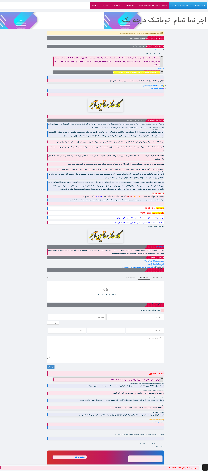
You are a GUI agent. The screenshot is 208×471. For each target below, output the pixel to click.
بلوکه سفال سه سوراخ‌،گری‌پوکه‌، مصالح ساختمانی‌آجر (154, 260)
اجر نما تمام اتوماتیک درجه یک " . (156, 422)
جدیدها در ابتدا (144, 277)
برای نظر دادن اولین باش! (159, 68)
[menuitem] (188, 5)
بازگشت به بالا (80, 457)
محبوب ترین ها (130, 277)
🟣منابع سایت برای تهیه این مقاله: (157, 88)
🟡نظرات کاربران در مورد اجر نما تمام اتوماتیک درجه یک (154, 85)
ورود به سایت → (53, 323)
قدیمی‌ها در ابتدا (157, 277)
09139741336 (174, 467)
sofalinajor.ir (154, 49)
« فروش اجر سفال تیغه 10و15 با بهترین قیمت (144, 267)
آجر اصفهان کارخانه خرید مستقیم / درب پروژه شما (155, 261)
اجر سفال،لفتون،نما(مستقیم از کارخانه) (157, 263)
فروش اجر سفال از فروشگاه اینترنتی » (129, 267)
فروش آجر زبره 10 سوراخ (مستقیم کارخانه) (156, 266)
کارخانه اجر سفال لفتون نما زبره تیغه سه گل (156, 264)
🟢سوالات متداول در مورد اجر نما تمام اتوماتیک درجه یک (153, 87)
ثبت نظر (51, 367)
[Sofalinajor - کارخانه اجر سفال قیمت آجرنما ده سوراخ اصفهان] (105, 105)
